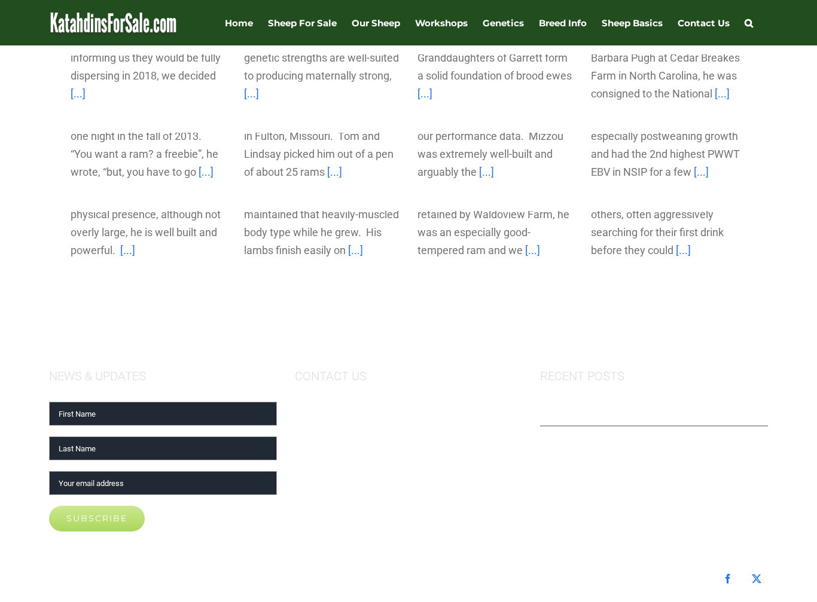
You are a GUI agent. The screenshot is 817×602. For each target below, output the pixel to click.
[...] (78, 93)
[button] (749, 23)
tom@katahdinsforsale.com (361, 410)
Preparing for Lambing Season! (620, 410)
